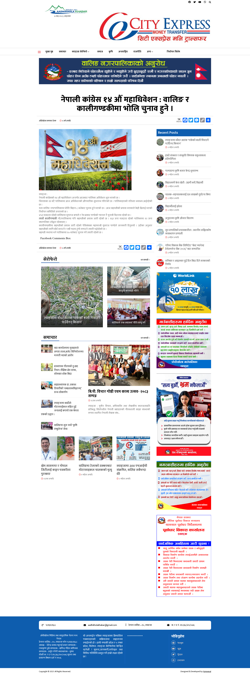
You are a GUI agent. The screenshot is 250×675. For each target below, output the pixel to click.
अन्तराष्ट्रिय (123, 51)
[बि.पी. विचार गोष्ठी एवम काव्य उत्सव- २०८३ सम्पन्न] (119, 367)
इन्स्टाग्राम (180, 660)
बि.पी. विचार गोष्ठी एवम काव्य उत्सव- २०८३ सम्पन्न (118, 394)
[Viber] (205, 2)
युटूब (179, 648)
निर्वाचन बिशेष (173, 51)
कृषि (111, 51)
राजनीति (137, 51)
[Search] (210, 2)
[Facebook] (189, 2)
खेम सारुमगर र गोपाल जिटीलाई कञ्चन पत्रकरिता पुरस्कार (55, 470)
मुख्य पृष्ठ (49, 51)
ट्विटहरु (180, 654)
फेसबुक (180, 643)
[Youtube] (199, 2)
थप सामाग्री (145, 260)
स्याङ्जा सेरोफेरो (79, 51)
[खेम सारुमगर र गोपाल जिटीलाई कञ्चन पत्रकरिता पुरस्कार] (58, 450)
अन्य (149, 51)
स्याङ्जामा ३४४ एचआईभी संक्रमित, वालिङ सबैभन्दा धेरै (132, 470)
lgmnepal (207, 671)
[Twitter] (194, 2)
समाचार (62, 51)
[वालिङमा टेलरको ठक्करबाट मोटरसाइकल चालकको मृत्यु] (95, 450)
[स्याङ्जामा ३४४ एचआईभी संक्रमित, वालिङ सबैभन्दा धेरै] (133, 450)
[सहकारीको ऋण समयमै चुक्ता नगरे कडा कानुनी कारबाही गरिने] (128, 281)
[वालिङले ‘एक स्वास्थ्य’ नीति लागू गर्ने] (128, 312)
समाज (100, 51)
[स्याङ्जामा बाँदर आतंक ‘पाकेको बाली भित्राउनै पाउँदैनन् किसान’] (72, 297)
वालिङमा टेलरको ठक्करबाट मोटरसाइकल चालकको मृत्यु (95, 468)
